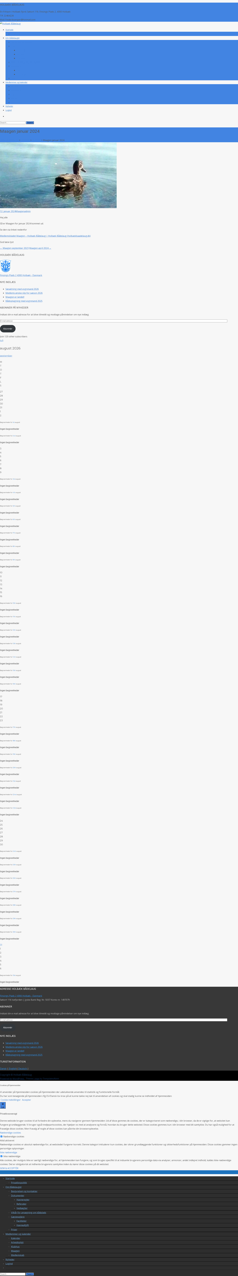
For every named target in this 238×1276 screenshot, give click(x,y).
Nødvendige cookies (13, 1136)
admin (27, 211)
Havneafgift (22, 74)
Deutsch (22, 1068)
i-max (37, 1078)
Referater (21, 54)
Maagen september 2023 (14, 248)
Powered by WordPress (12, 1078)
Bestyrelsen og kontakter (22, 42)
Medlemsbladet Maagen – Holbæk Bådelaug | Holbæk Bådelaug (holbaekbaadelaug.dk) (45, 235)
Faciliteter (21, 70)
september (6, 355)
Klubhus (14, 94)
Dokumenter (16, 46)
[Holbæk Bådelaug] (10, 23)
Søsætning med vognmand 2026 (22, 289)
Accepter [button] (26, 1099)
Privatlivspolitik (17, 34)
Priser (13, 78)
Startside (9, 29)
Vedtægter (21, 58)
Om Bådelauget (13, 38)
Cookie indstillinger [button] (11, 1099)
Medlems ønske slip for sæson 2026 (24, 292)
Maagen (14, 98)
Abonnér (7, 328)
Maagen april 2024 (40, 248)
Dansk (3, 1068)
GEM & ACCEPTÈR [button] (9, 1168)
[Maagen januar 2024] (58, 207)
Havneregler (22, 50)
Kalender (15, 86)
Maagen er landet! (15, 296)
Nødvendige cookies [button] (10, 1132)
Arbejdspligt (16, 90)
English (12, 1068)
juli (1, 340)
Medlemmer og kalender (16, 82)
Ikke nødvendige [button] (8, 1152)
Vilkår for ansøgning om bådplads (26, 62)
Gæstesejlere (17, 66)
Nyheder (9, 106)
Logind (9, 110)
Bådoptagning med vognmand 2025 (24, 300)
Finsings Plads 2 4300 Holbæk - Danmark (21, 275)
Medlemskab (16, 102)
